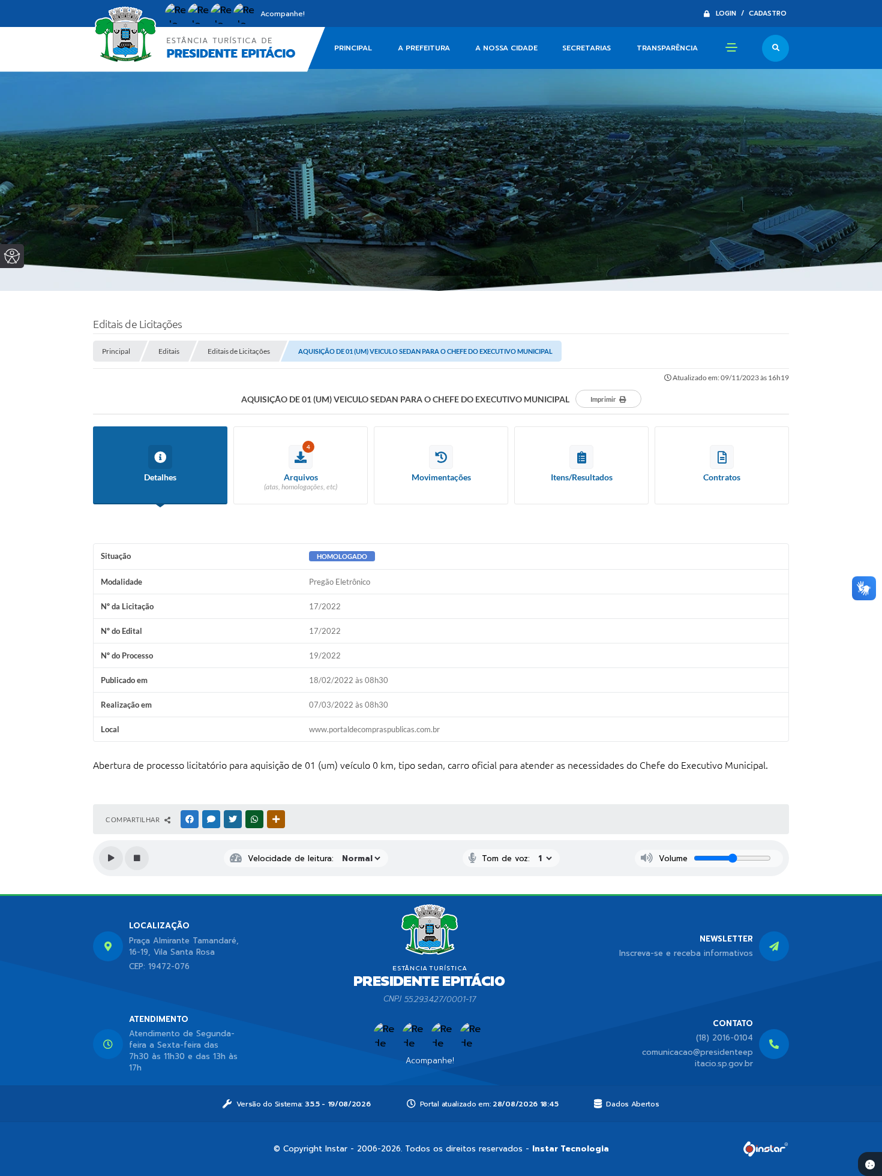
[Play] (111, 858)
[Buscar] (775, 48)
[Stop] (137, 858)
